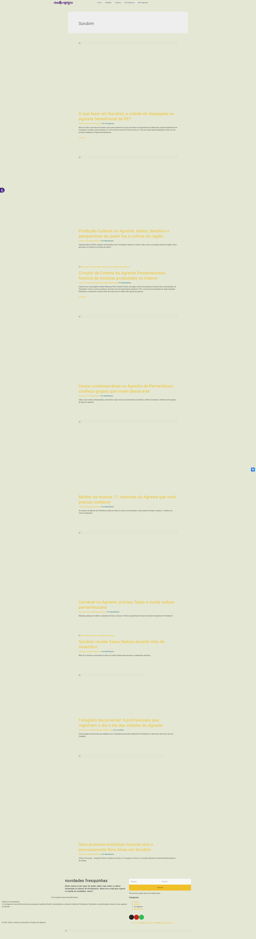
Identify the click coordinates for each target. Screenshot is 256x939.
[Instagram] (131, 917)
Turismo (98, 123)
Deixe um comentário (86, 123)
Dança (97, 396)
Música (97, 507)
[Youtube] (136, 917)
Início (99, 2)
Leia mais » (83, 138)
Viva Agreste (129, 2)
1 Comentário (83, 507)
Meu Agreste (143, 2)
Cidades (108, 2)
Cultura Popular (100, 612)
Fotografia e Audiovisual (108, 283)
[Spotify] (141, 917)
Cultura (118, 2)
